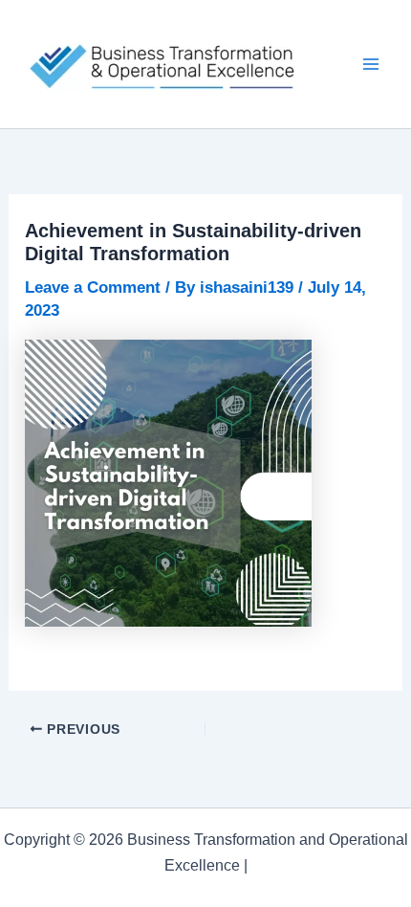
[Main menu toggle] (371, 64)
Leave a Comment (93, 287)
